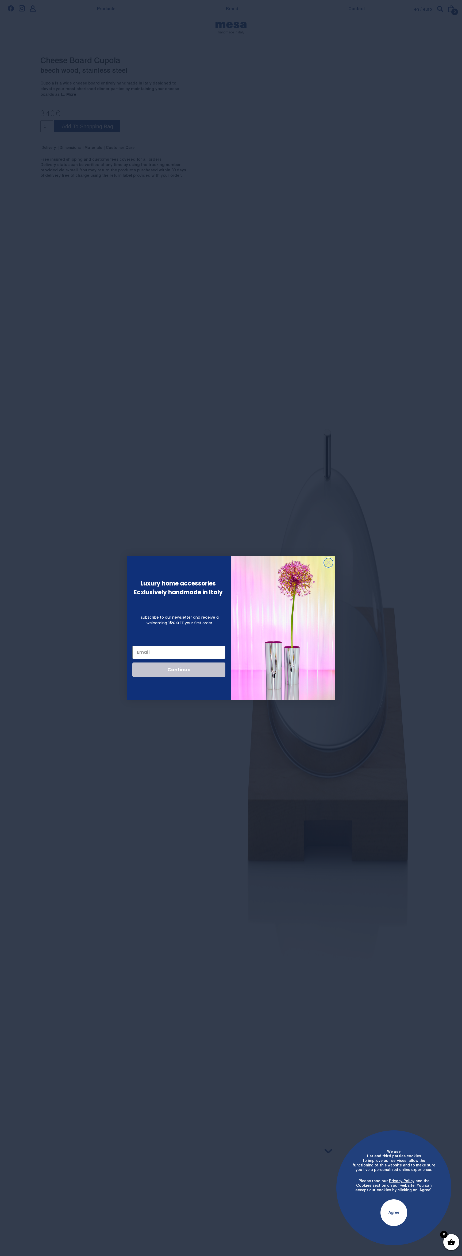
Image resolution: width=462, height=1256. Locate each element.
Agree (393, 1213)
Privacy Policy (401, 1181)
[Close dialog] (328, 562)
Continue (179, 669)
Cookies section (371, 1186)
